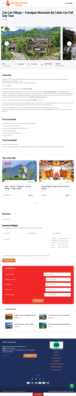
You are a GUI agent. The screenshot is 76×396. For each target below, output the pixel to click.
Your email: (8, 289)
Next (69, 43)
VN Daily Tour (56, 361)
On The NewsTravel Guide (56, 364)
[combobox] (46, 294)
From (4, 66)
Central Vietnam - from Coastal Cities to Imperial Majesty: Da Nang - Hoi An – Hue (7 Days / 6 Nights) (25, 324)
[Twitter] (39, 379)
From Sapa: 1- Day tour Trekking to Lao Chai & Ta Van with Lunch (55, 187)
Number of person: (10, 279)
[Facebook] (32, 379)
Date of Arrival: (9, 274)
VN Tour (13, 391)
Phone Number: (9, 295)
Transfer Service (56, 358)
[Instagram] (43, 379)
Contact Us (56, 355)
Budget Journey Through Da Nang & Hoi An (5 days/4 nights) (25, 315)
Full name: (8, 284)
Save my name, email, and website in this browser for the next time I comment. (27, 256)
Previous (6, 43)
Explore (31, 195)
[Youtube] (36, 379)
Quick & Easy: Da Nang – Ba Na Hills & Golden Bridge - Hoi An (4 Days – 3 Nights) (59, 315)
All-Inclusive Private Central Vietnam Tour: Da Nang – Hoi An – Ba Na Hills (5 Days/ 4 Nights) (59, 324)
